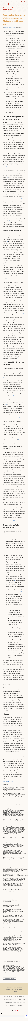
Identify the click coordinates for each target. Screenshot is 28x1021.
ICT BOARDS (19, 986)
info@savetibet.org (9, 999)
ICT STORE (14, 991)
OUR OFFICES (10, 986)
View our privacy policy (17, 1002)
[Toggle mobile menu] (24, 2)
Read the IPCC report (8, 781)
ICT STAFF (9, 987)
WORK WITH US (18, 987)
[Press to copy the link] (26, 1016)
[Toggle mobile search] (21, 2)
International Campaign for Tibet (9, 27)
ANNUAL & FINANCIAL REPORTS (14, 989)
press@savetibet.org (16, 1003)
